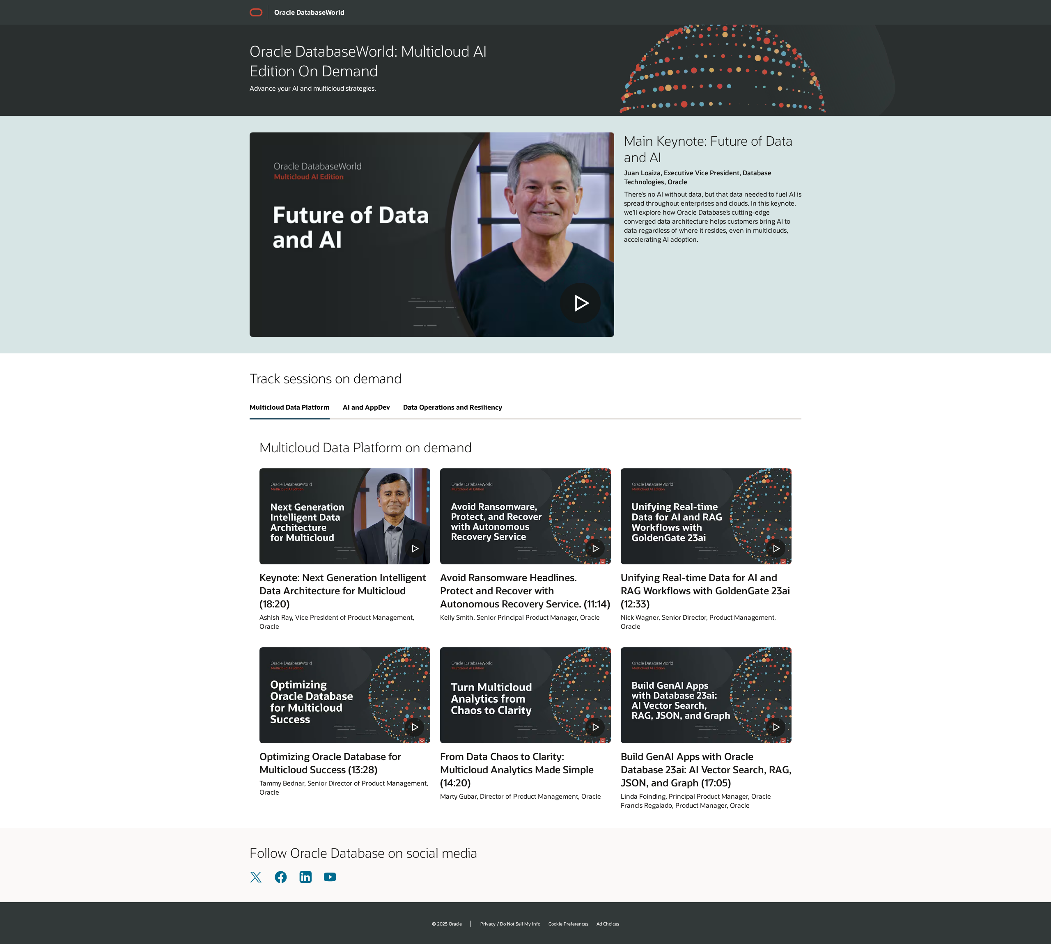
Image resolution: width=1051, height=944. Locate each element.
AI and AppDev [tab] (366, 407)
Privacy (488, 924)
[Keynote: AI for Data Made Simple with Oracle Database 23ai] (432, 234)
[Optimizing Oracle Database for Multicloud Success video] (344, 695)
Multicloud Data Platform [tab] (290, 407)
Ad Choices (608, 924)
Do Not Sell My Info (520, 924)
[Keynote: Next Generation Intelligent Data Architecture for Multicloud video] (344, 516)
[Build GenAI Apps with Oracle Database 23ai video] (706, 695)
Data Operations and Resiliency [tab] (452, 407)
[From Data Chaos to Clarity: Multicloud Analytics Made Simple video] (525, 695)
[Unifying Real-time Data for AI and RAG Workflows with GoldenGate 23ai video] (706, 516)
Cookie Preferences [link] (568, 924)
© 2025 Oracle (447, 924)
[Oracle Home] (259, 12)
